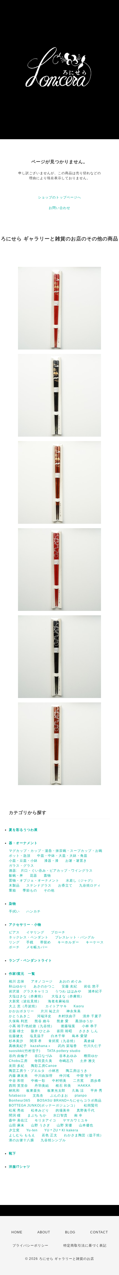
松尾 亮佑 (16, 1110)
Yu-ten (32, 1130)
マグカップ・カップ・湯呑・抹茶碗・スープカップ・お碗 (55, 851)
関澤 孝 (36, 1041)
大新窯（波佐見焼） (25, 1001)
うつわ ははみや (68, 991)
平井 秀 (96, 1091)
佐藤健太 (16, 1036)
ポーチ (14, 947)
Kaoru (79, 1006)
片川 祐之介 (50, 1011)
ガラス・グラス (21, 866)
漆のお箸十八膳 (21, 1140)
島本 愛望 (79, 1036)
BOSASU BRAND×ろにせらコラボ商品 (69, 1100)
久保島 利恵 (18, 1021)
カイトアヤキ (56, 1006)
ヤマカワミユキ (75, 1120)
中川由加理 (44, 1076)
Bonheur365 (19, 1100)
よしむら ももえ (22, 1135)
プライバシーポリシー (30, 1245)
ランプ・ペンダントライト (30, 960)
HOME (16, 1232)
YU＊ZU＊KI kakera (61, 1130)
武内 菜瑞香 (67, 1046)
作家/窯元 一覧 (22, 974)
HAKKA (84, 1086)
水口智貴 (60, 1115)
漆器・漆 (51, 861)
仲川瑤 (64, 1076)
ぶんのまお (59, 1095)
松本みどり (40, 1110)
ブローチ (58, 932)
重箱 (12, 890)
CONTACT (99, 1232)
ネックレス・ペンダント (28, 937)
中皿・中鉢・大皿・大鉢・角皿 (62, 856)
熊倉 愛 (63, 1021)
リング (14, 942)
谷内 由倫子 (18, 1056)
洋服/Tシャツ (19, 1167)
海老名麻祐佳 (58, 1001)
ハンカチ (33, 911)
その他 (49, 890)
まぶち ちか (36, 1115)
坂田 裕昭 (64, 1031)
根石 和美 (63, 1086)
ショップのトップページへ (59, 197)
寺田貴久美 (43, 1061)
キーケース (95, 942)
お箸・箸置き (76, 861)
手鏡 (29, 942)
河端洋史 (44, 1016)
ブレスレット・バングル (75, 937)
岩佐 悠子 (91, 986)
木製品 (14, 885)
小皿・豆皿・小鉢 (23, 861)
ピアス (14, 932)
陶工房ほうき (76, 1071)
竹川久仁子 (93, 1046)
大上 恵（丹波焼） (24, 1006)
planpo (81, 1095)
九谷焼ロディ (90, 885)
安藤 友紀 (69, 986)
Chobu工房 (18, 1061)
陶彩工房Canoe (44, 1066)
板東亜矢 (33, 1091)
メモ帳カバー (37, 947)
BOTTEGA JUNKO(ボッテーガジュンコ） (43, 1105)
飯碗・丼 (16, 875)
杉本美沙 (16, 1041)
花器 (33, 875)
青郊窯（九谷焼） (62, 1041)
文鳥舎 (38, 1095)
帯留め (45, 942)
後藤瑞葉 (68, 1026)
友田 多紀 (16, 1066)
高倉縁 (89, 1041)
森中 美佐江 (18, 1120)
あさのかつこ (44, 986)
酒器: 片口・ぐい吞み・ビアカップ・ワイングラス (51, 871)
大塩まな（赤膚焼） (67, 996)
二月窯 (78, 1081)
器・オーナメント (23, 843)
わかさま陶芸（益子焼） (84, 1135)
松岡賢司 (91, 1105)
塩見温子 (37, 1036)
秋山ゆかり (18, 986)
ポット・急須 (19, 856)
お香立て (65, 885)
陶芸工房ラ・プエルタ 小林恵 (34, 1071)
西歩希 (95, 1081)
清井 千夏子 (92, 1016)
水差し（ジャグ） (80, 880)
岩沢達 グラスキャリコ (28, 991)
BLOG (70, 1232)
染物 (12, 904)
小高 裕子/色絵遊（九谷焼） (31, 1026)
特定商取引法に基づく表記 (85, 1245)
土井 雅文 (87, 1061)
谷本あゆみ (68, 1056)
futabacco (17, 1095)
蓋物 (47, 875)
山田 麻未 (16, 1125)
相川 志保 (16, 981)
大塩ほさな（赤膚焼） (27, 996)
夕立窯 (14, 1130)
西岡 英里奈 (18, 1086)
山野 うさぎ (40, 1125)
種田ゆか (91, 1056)
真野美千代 (86, 1110)
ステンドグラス (38, 885)
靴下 (12, 1153)
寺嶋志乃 (66, 1061)
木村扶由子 (67, 1016)
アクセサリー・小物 (25, 925)
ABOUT (43, 1232)
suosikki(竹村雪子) (24, 1051)
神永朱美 (73, 1011)
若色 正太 (49, 1135)
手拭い (14, 911)
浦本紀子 (95, 991)
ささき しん (88, 1031)
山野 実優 (64, 1125)
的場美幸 (63, 1110)
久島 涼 (78, 1091)
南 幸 (78, 1115)
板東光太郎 (56, 1091)
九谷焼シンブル (53, 1140)
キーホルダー (68, 942)
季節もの (30, 890)
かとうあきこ (19, 1016)
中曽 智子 (84, 1076)
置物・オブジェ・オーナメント (34, 880)
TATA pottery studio (64, 1051)
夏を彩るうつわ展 (23, 830)
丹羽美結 (42, 1086)
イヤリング (35, 932)
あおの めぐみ (70, 981)
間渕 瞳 (15, 1115)
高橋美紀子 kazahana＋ (30, 1046)
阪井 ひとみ (40, 1031)
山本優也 (86, 1125)
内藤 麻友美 (18, 1076)
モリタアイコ (45, 1120)
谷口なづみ (44, 1056)
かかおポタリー (21, 1011)
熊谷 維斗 (42, 1021)
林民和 (14, 1091)
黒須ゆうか (84, 1021)
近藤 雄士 (16, 1031)
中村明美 (59, 1081)
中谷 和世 (16, 1081)
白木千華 (58, 1036)
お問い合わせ (59, 208)
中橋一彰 (38, 1081)
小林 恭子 (89, 1026)
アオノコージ (42, 981)
